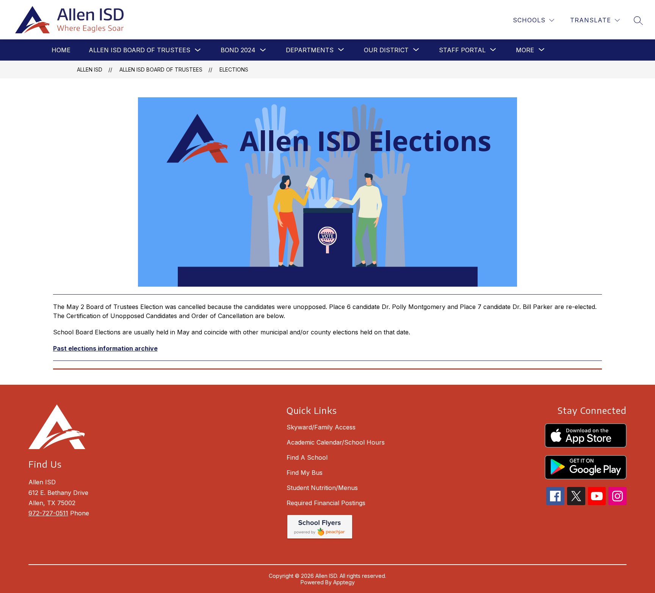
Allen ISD (89, 69)
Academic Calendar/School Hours (336, 442)
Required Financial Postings (326, 503)
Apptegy (344, 582)
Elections (233, 69)
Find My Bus (305, 472)
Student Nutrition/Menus (322, 488)
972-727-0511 (48, 513)
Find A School (307, 457)
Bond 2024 (238, 50)
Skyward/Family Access (321, 427)
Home (61, 50)
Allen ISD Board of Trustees (139, 50)
